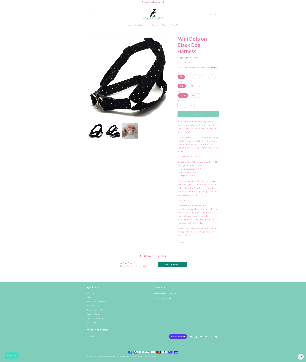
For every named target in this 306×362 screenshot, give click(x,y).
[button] (90, 14)
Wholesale (91, 322)
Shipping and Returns (96, 318)
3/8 (181, 86)
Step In (195, 95)
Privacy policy (137, 356)
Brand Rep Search (94, 310)
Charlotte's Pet (98, 356)
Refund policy (93, 306)
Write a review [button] (172, 265)
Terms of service (150, 356)
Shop (89, 297)
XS (181, 77)
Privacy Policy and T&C (97, 301)
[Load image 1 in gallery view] (96, 131)
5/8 (191, 86)
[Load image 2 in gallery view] (113, 131)
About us (91, 293)
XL (212, 77)
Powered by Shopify (111, 356)
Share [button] (182, 242)
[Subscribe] (127, 336)
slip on (183, 95)
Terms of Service (94, 314)
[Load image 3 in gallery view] (130, 131)
